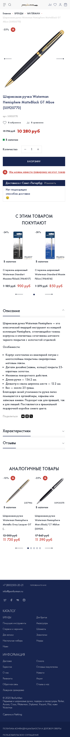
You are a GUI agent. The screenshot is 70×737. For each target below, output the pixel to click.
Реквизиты (8, 678)
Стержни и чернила (13, 629)
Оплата (40, 661)
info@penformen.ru (13, 591)
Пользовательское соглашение (21, 735)
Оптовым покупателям (47, 666)
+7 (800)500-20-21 (13, 585)
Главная (7, 13)
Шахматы (41, 629)
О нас (6, 672)
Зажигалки (41, 634)
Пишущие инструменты (14, 623)
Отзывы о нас (42, 684)
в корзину (34, 161)
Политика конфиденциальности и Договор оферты (32, 728)
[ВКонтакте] (23, 416)
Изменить (50, 183)
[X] (31, 416)
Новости (40, 672)
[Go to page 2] (31, 548)
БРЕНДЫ (19, 13)
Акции (39, 678)
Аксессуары (42, 623)
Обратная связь (10, 684)
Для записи (8, 634)
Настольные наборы (13, 640)
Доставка (7, 661)
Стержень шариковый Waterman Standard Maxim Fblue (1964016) (50, 274)
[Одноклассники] (27, 416)
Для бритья (41, 617)
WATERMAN (33, 13)
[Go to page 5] (40, 548)
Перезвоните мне (38, 585)
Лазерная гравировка (13, 690)
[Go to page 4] (37, 548)
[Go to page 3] (34, 548)
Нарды (39, 640)
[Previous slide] (8, 58)
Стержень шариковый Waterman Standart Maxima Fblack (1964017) (17, 274)
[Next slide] (60, 58)
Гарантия (7, 666)
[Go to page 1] (34, 294)
